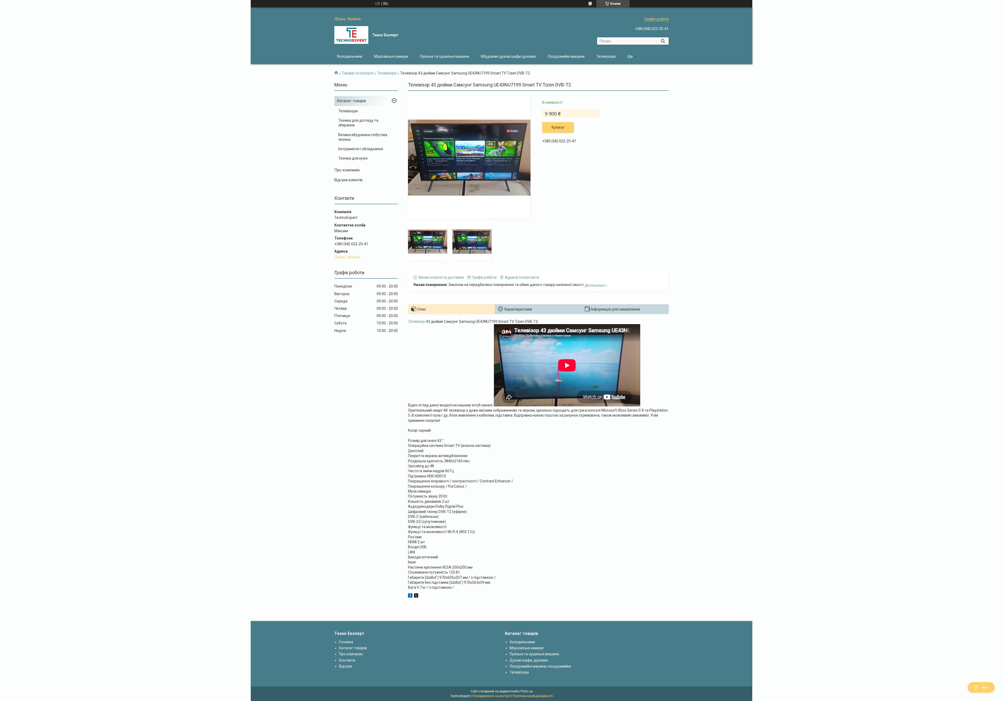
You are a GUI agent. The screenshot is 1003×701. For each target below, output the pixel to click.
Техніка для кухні (353, 158)
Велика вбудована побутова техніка (362, 137)
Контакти (347, 660)
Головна (346, 642)
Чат (985, 687)
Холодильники (349, 56)
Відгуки (345, 666)
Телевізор (416, 321)
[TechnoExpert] (351, 35)
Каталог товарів (351, 100)
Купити (558, 127)
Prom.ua (527, 691)
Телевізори (606, 56)
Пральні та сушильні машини (444, 56)
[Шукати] (663, 41)
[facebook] (410, 596)
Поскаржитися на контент (491, 696)
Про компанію (347, 170)
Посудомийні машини (566, 56)
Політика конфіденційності (533, 696)
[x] (416, 596)
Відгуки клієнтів (348, 180)
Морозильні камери (391, 56)
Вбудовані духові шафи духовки (508, 56)
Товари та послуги (357, 73)
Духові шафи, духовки (529, 660)
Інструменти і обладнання (360, 149)
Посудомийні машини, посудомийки (540, 666)
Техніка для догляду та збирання (358, 122)
